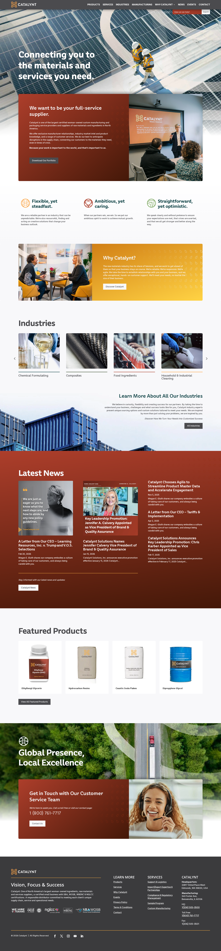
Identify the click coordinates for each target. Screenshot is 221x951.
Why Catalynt (120, 892)
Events (116, 897)
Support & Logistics (157, 882)
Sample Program (156, 903)
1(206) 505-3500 (191, 907)
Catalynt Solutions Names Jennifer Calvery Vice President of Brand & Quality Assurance (110, 545)
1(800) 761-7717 (190, 915)
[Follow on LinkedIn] (82, 936)
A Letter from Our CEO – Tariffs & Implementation (174, 514)
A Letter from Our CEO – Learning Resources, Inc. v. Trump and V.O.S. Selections (45, 545)
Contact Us (37, 823)
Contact (117, 912)
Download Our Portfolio (44, 160)
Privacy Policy (120, 902)
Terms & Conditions (122, 907)
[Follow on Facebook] (55, 936)
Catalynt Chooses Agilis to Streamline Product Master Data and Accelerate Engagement (174, 486)
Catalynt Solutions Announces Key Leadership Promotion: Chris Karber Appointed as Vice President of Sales (173, 544)
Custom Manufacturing (159, 908)
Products (117, 882)
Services (117, 887)
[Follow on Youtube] (75, 936)
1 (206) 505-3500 (158, 12)
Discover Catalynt (115, 286)
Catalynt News (28, 587)
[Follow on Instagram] (68, 936)
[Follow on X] (61, 936)
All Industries (193, 425)
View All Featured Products (34, 701)
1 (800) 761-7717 (45, 813)
